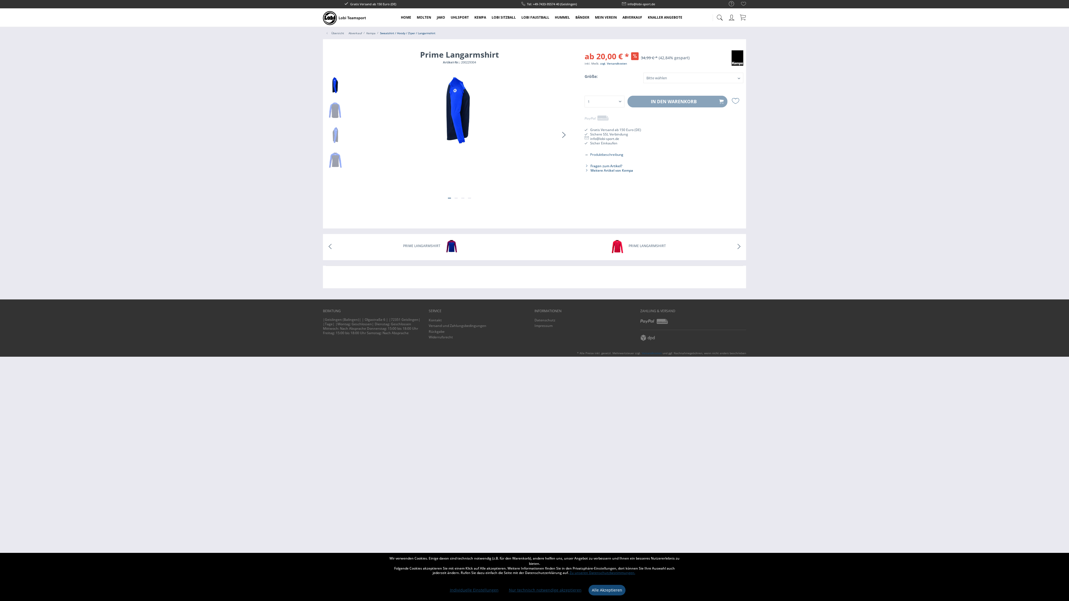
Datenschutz (544, 320)
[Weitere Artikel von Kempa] (737, 60)
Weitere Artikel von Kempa (611, 170)
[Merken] (736, 101)
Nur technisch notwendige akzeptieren (545, 590)
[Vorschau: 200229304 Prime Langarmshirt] (335, 160)
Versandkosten (652, 353)
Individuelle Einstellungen (474, 590)
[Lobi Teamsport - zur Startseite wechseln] (344, 18)
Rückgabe (437, 331)
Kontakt (435, 320)
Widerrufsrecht (441, 337)
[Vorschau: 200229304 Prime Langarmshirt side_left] (335, 135)
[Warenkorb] (743, 17)
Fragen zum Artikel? (606, 166)
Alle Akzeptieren (607, 590)
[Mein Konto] (732, 16)
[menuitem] (728, 4)
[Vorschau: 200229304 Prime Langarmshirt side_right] (335, 85)
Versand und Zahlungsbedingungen (457, 325)
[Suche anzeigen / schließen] (719, 16)
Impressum (543, 325)
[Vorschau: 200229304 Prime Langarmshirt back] (335, 110)
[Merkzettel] (743, 5)
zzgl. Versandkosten (613, 63)
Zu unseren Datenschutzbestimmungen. (602, 572)
